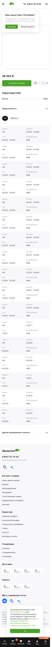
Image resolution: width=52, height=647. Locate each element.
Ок (25, 631)
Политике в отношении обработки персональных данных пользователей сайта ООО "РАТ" (24, 622)
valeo (45, 98)
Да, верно (11, 27)
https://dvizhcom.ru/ (18, 612)
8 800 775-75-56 (34, 4)
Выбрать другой (27, 27)
